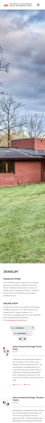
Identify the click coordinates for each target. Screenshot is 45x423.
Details (28, 384)
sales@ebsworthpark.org (17, 320)
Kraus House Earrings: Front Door (27, 347)
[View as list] (25, 339)
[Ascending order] (33, 328)
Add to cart (18, 384)
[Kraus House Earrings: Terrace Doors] (6, 402)
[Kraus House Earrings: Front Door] (6, 351)
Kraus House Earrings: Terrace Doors (28, 398)
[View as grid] (20, 339)
